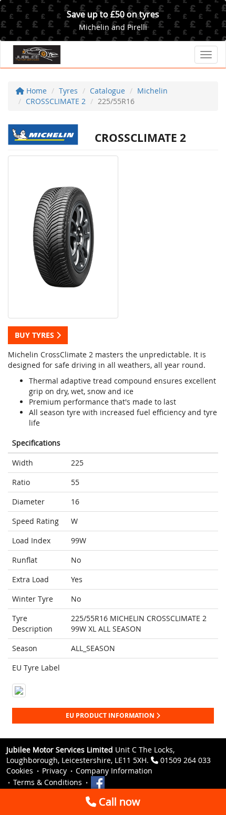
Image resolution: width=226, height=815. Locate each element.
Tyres (68, 91)
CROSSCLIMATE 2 (56, 101)
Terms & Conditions (47, 782)
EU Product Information (111, 715)
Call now (118, 802)
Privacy (54, 771)
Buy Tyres (35, 335)
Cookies (19, 771)
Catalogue (107, 91)
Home (35, 91)
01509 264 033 (185, 760)
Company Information (114, 771)
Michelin (152, 91)
